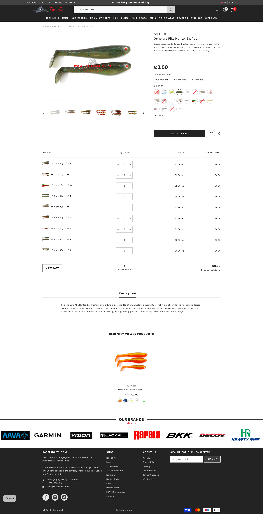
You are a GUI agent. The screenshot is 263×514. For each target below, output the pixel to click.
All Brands (132, 423)
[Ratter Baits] (38, 435)
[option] (93, 67)
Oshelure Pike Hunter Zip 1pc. (131, 389)
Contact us (44, 2)
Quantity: (158, 115)
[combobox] (120, 9)
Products (56, 26)
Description (127, 293)
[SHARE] (218, 133)
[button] (43, 113)
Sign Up (212, 459)
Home (45, 26)
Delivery (57, 2)
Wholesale (70, 2)
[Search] (124, 9)
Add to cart (179, 133)
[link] (211, 133)
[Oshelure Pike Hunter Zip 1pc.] (131, 361)
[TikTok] (64, 497)
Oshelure (160, 34)
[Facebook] (45, 497)
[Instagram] (55, 497)
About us (31, 2)
